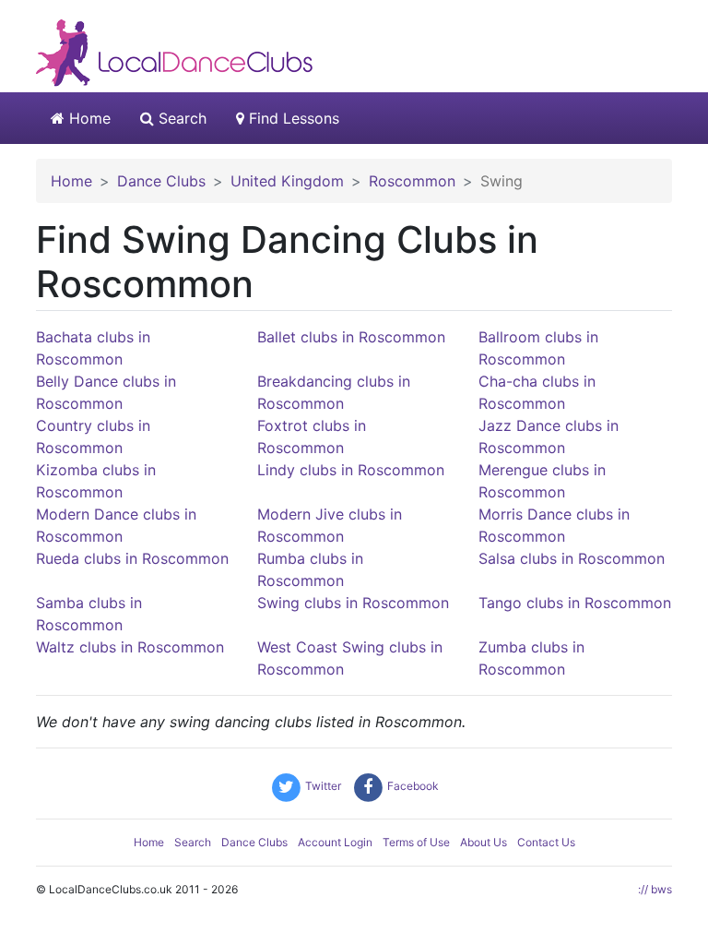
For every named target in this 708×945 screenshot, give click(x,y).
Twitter (321, 786)
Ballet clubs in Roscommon (351, 337)
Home (88, 118)
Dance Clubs (254, 842)
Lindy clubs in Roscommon (350, 470)
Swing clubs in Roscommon (353, 602)
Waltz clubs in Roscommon (130, 647)
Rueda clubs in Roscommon (132, 558)
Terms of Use (416, 842)
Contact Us (546, 842)
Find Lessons (291, 118)
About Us (483, 842)
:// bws (655, 889)
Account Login (335, 842)
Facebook (411, 786)
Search (180, 118)
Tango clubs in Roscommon (574, 602)
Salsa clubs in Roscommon (571, 558)
